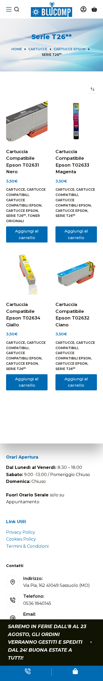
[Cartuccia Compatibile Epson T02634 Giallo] (27, 274)
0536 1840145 (37, 603)
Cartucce (15, 189)
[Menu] (9, 9)
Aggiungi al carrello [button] (27, 234)
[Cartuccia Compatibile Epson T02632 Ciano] (76, 274)
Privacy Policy (20, 532)
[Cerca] (16, 9)
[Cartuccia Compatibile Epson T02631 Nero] (27, 121)
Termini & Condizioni (27, 546)
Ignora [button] (91, 642)
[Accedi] (83, 9)
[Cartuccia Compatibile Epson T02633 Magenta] (76, 121)
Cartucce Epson (22, 211)
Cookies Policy (21, 539)
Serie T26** (16, 216)
